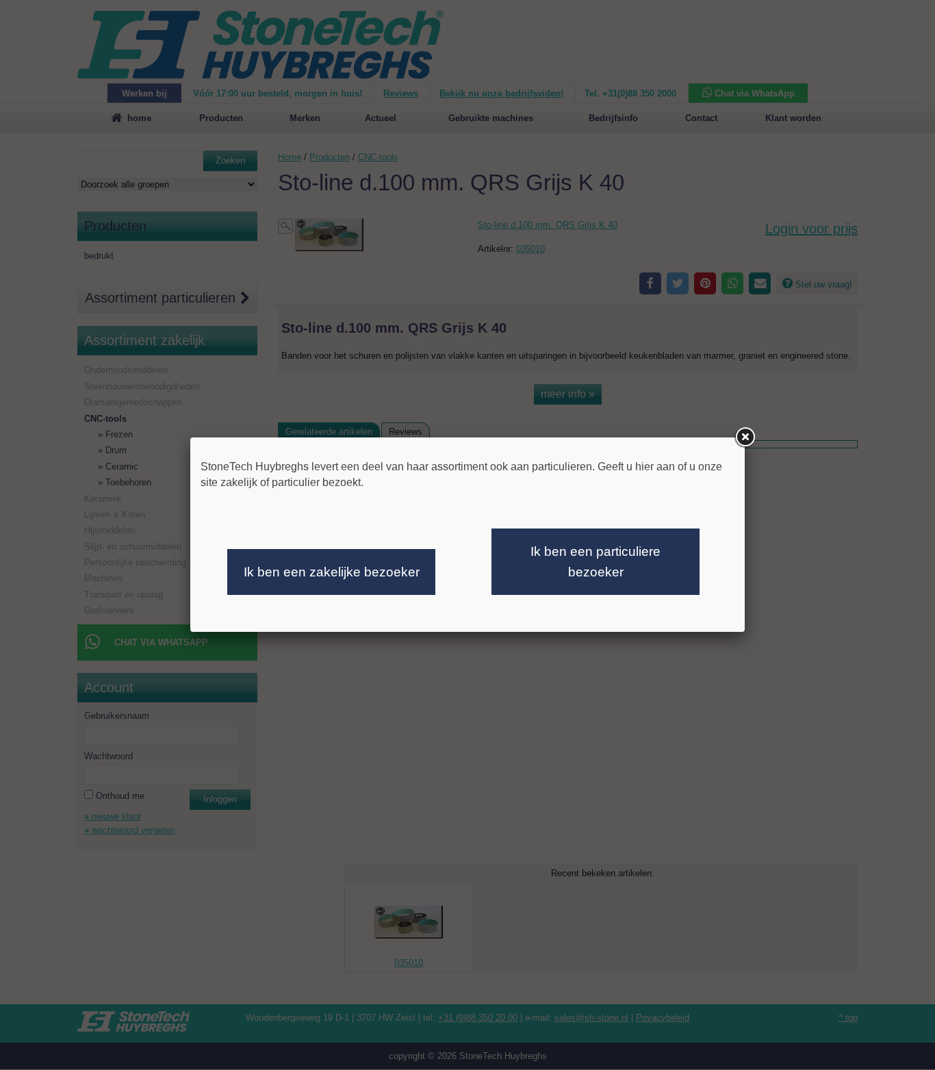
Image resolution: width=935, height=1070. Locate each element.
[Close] (744, 437)
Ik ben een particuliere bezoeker (595, 561)
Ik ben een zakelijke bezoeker (332, 572)
